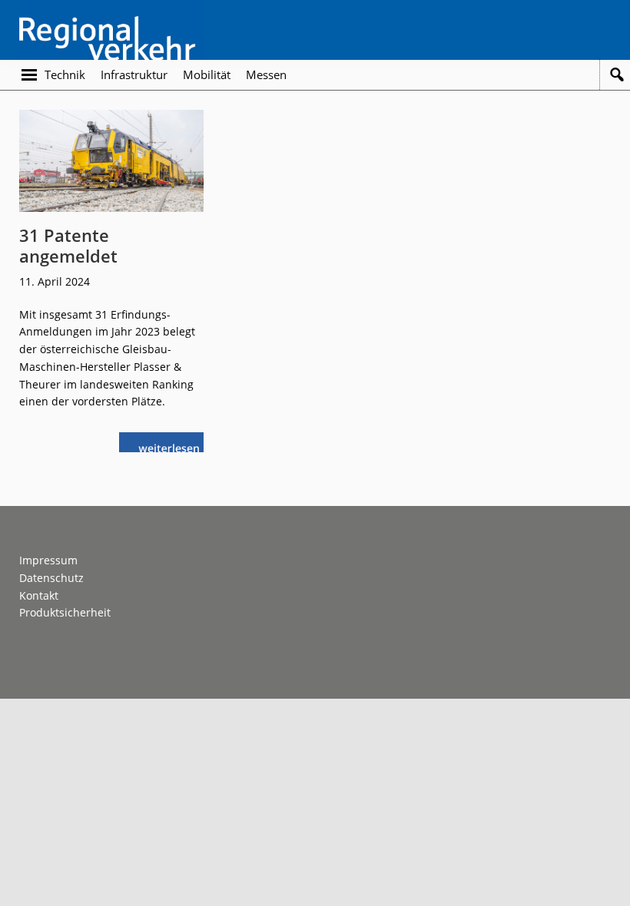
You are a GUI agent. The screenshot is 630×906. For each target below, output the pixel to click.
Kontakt (38, 595)
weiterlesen (173, 446)
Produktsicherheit (65, 612)
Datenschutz (51, 577)
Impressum (48, 560)
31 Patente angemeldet (68, 244)
